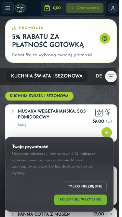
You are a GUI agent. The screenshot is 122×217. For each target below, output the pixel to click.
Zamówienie (88, 8)
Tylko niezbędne (85, 186)
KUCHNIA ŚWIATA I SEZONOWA (47, 76)
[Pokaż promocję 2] (26, 56)
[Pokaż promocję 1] (18, 56)
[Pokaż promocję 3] (33, 56)
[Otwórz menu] (8, 8)
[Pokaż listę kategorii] (111, 76)
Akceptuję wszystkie (81, 199)
